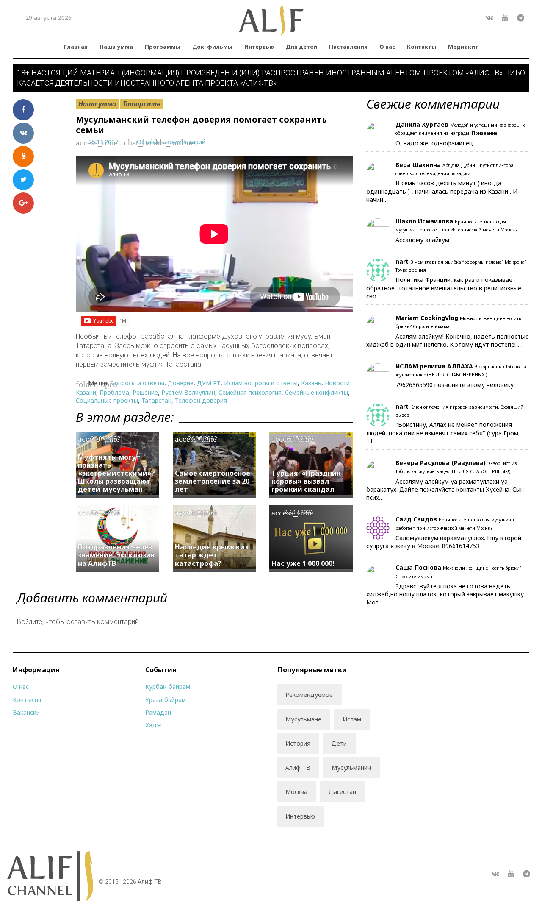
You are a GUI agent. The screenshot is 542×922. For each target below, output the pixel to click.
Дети (339, 743)
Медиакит (463, 46)
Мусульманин (351, 767)
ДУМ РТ (209, 383)
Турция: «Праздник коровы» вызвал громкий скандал (306, 481)
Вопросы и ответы (137, 383)
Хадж (153, 725)
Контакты (421, 46)
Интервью (259, 46)
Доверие (181, 383)
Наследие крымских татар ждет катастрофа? (212, 555)
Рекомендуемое (309, 695)
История (297, 743)
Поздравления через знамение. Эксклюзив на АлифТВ (116, 555)
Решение (145, 392)
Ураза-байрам (165, 700)
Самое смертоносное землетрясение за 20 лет (212, 481)
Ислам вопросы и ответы (261, 383)
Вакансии (26, 712)
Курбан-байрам (167, 686)
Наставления (348, 46)
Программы (162, 46)
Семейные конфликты (316, 392)
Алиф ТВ (297, 767)
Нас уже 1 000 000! (303, 563)
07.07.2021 (299, 512)
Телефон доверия (201, 400)
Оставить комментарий (171, 142)
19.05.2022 (299, 438)
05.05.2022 (105, 512)
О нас (387, 46)
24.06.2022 (202, 438)
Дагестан (342, 792)
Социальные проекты (107, 400)
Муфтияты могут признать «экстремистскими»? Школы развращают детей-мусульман (116, 473)
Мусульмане (303, 719)
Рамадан (158, 712)
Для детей (301, 46)
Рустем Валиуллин (188, 392)
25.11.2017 (103, 142)
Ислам (352, 719)
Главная (76, 46)
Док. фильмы (212, 46)
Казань (311, 383)
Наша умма (116, 46)
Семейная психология (250, 392)
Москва (296, 792)
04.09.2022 (105, 438)
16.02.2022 (202, 512)
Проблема (114, 392)
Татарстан (141, 104)
